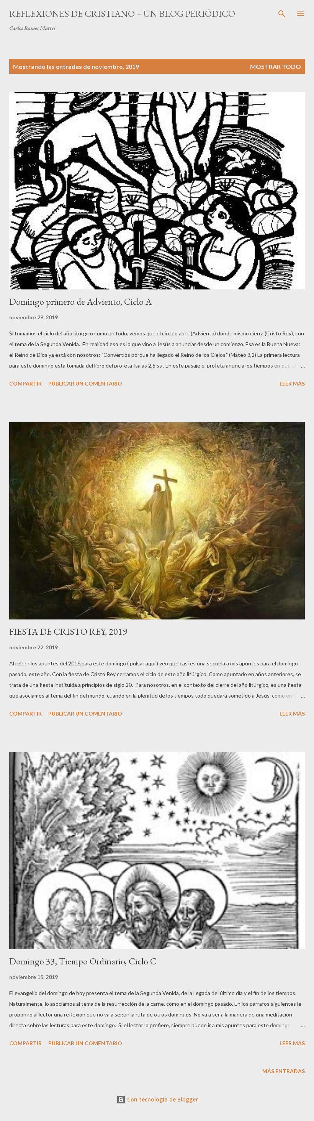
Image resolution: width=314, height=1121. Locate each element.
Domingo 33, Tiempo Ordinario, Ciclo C (83, 961)
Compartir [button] (25, 383)
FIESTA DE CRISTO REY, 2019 (68, 631)
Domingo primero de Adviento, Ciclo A (80, 301)
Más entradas (283, 1071)
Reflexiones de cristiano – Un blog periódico (122, 14)
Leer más (292, 383)
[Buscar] (281, 13)
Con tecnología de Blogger (162, 1099)
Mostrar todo (275, 66)
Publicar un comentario (85, 383)
